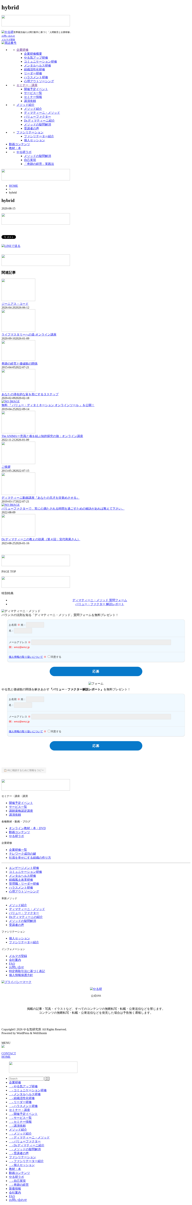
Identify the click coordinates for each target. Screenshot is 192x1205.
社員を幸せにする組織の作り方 (30, 857)
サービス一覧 (33, 93)
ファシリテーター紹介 (39, 136)
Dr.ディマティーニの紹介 (26, 917)
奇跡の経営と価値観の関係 (20, 363)
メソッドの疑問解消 (37, 124)
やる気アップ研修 (36, 57)
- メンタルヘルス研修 (25, 1094)
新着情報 (15, 1188)
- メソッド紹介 (20, 1133)
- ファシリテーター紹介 (26, 1161)
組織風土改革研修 (21, 879)
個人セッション (34, 140)
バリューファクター (37, 116)
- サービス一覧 (20, 1117)
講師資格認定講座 (21, 810)
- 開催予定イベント (23, 1113)
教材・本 (15, 148)
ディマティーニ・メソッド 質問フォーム (99, 600)
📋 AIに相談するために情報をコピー (24, 770)
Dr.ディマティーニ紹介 (39, 120)
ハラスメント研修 (36, 77)
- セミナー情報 (20, 1121)
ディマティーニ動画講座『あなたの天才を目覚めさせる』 (41, 497)
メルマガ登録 (18, 956)
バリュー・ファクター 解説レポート (99, 604)
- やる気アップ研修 (23, 1086)
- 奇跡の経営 (19, 1184)
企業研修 (22, 49)
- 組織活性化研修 (22, 1098)
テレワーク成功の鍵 (22, 853)
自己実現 (30, 159)
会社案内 (15, 959)
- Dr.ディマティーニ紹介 (26, 1145)
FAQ (12, 963)
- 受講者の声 (19, 1153)
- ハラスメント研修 (23, 1106)
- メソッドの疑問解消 (25, 1149)
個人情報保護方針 (21, 975)
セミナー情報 (33, 97)
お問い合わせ (18, 1199)
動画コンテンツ (19, 144)
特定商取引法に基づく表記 (27, 971)
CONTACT (9, 1053)
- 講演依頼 (17, 1125)
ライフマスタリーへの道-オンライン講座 (29, 334)
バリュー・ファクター (24, 913)
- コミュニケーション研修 (28, 1090)
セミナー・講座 (27, 85)
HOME (13, 185)
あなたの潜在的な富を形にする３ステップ (30, 394)
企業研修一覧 (18, 849)
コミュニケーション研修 (40, 61)
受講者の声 (31, 128)
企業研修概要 (33, 53)
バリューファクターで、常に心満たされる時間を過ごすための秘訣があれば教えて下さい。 (63, 508)
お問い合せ (16, 967)
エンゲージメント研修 (24, 867)
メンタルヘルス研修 (37, 65)
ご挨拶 (6, 466)
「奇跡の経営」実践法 (39, 163)
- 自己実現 (17, 1180)
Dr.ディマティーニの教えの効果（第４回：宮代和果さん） (41, 539)
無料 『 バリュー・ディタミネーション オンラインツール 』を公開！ (48, 405)
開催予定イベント (36, 89)
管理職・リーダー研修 (24, 883)
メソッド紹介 (25, 104)
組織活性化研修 (34, 69)
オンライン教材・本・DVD (27, 828)
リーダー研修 (33, 73)
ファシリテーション (30, 132)
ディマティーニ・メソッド (42, 112)
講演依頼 (30, 100)
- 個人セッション (22, 1165)
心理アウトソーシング (39, 81)
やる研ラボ (24, 152)
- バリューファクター (25, 1141)
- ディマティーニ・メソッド (29, 1137)
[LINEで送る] (11, 245)
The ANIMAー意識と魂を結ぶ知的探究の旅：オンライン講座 (42, 436)
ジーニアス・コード (15, 303)
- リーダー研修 (20, 1102)
